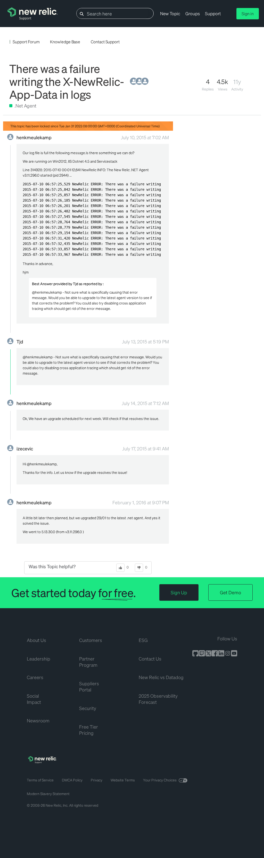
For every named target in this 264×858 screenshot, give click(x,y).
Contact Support (105, 41)
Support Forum (26, 41)
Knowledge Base (65, 41)
